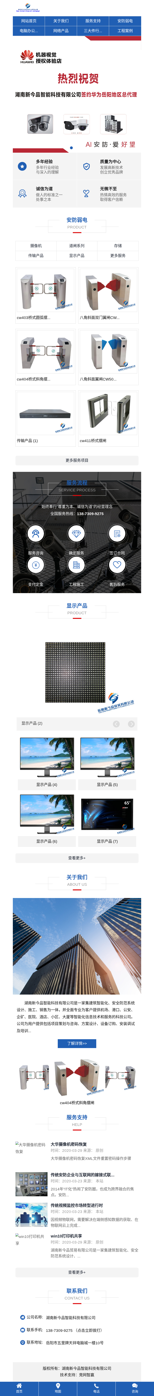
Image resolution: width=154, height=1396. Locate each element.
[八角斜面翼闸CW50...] (108, 351)
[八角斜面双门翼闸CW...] (108, 290)
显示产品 (76, 256)
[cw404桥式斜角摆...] (45, 351)
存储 (118, 246)
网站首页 (28, 21)
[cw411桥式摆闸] (108, 413)
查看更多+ (77, 858)
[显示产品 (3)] (77, 673)
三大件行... (93, 31)
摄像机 (36, 246)
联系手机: (35, 1330)
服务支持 (93, 21)
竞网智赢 (86, 1375)
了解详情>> (77, 1043)
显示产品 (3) (31, 723)
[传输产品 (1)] (45, 413)
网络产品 (61, 31)
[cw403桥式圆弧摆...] (45, 290)
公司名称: (35, 1317)
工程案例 (125, 31)
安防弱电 (125, 21)
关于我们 (61, 21)
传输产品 (36, 256)
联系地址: (35, 1342)
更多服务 (118, 256)
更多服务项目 (77, 460)
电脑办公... (29, 31)
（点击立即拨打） (75, 1330)
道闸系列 (76, 246)
